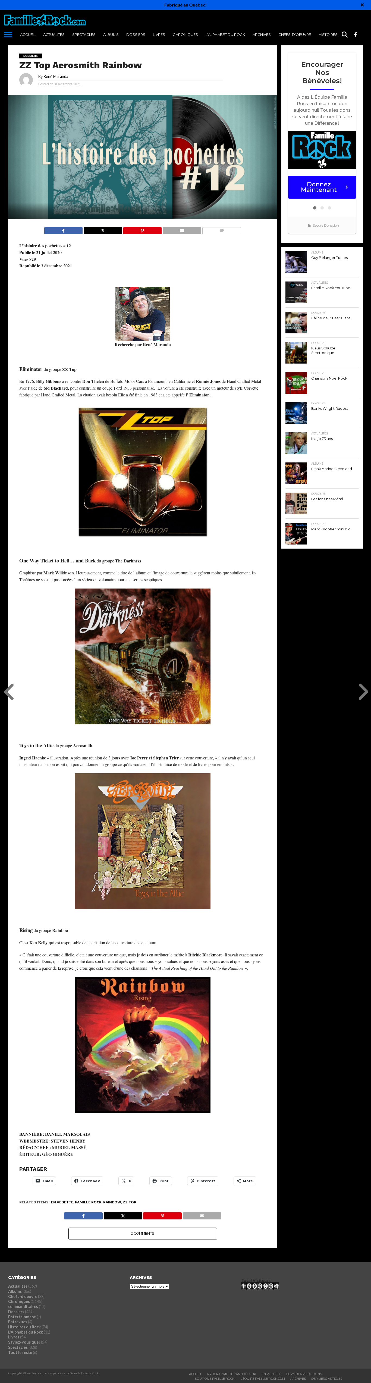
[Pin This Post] (142, 229)
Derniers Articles (326, 1379)
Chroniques (185, 34)
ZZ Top (129, 1202)
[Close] (362, 5)
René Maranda (55, 76)
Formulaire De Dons (304, 1374)
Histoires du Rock (337, 34)
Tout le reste (20, 1352)
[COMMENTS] (221, 229)
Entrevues (17, 1321)
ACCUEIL (28, 34)
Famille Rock (88, 1202)
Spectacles (84, 34)
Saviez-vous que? (24, 1342)
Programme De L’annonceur (231, 1374)
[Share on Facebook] (63, 229)
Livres (159, 34)
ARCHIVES (262, 34)
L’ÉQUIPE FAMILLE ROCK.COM (263, 1379)
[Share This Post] (102, 229)
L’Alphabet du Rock (225, 34)
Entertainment (22, 1317)
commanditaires (23, 1306)
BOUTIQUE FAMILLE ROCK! (214, 1379)
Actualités (54, 34)
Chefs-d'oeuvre (22, 1296)
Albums (111, 34)
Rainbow (112, 1202)
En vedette (62, 1202)
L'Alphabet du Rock (25, 1332)
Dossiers (135, 34)
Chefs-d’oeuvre (294, 34)
